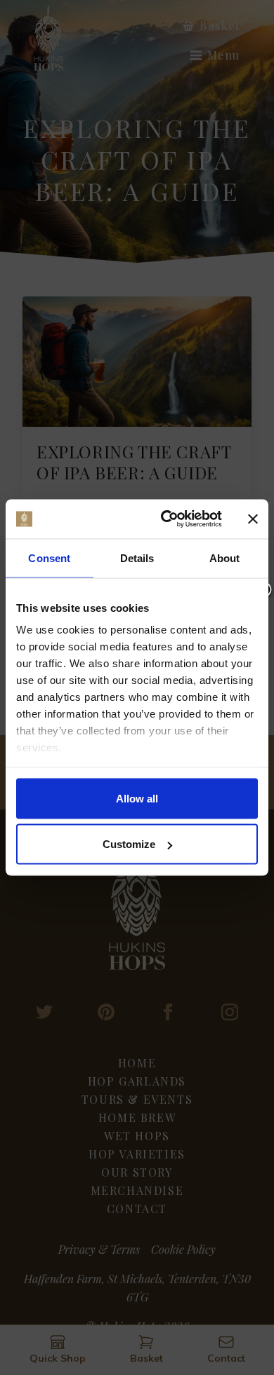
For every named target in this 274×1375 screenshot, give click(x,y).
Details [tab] (137, 557)
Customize (129, 844)
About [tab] (224, 557)
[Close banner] (253, 519)
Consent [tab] (49, 557)
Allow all (137, 798)
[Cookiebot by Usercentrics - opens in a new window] (166, 519)
